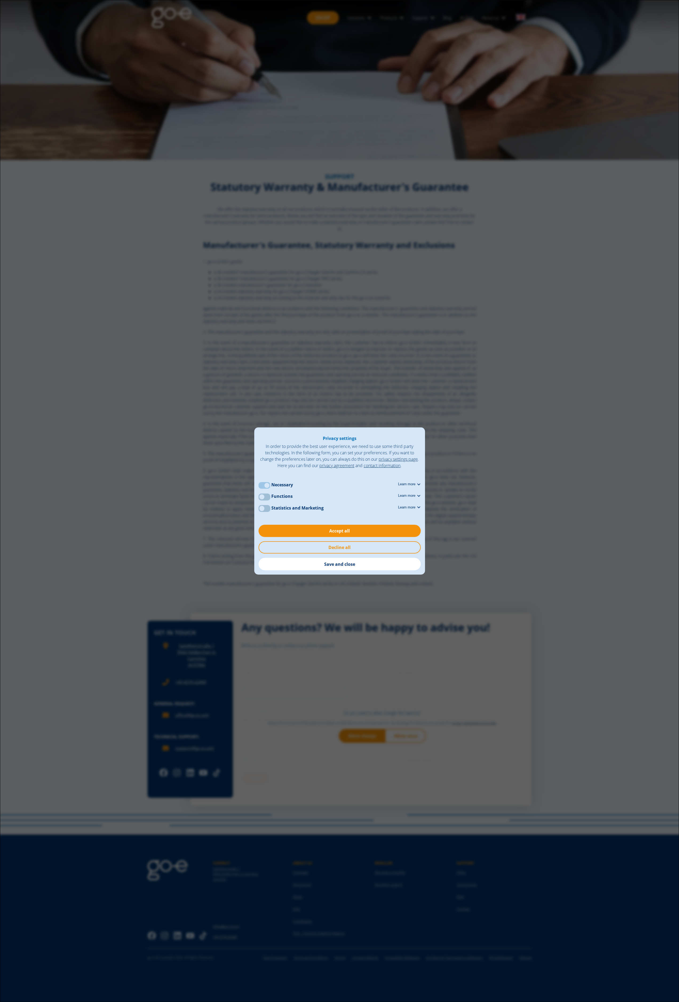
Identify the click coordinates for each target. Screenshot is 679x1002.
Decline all (339, 547)
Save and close (339, 564)
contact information (382, 465)
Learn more (407, 484)
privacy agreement (336, 465)
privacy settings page (398, 459)
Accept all (339, 531)
